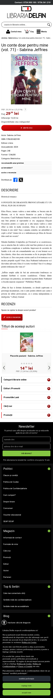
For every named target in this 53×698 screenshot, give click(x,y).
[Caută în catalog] (49, 24)
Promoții (7, 557)
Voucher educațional (12, 515)
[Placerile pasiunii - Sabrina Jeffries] (26, 342)
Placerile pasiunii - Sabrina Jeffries (26, 356)
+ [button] (49, 379)
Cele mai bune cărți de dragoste (16, 623)
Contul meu (16, 31)
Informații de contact (12, 537)
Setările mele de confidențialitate (17, 600)
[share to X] (21, 180)
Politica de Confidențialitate (15, 488)
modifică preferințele (26, 678)
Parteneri (7, 577)
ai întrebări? (7, 168)
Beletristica (15, 158)
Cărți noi (7, 551)
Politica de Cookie (29, 642)
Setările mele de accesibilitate (16, 606)
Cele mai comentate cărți (14, 593)
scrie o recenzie (8, 172)
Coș (30, 31)
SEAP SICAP (8, 521)
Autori (6, 570)
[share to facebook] (15, 180)
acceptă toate (26, 692)
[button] (42, 31)
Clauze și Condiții (25, 666)
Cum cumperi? (9, 495)
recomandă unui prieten (12, 163)
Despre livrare (9, 502)
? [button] (25, 109)
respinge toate (26, 685)
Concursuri (8, 508)
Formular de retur (10, 544)
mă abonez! (26, 453)
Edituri (6, 564)
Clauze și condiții (10, 475)
